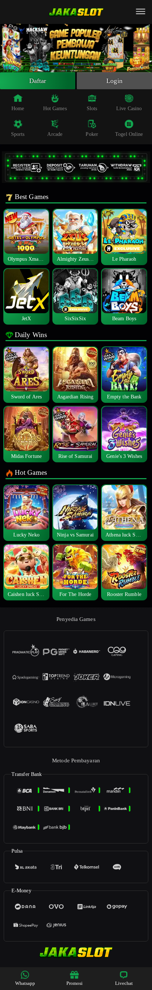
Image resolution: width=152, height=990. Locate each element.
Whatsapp (25, 983)
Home (17, 108)
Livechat (124, 983)
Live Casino (129, 108)
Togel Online (129, 134)
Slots (92, 108)
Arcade (54, 134)
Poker (92, 134)
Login (114, 80)
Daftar (37, 80)
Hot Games (55, 108)
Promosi (74, 983)
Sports (18, 134)
